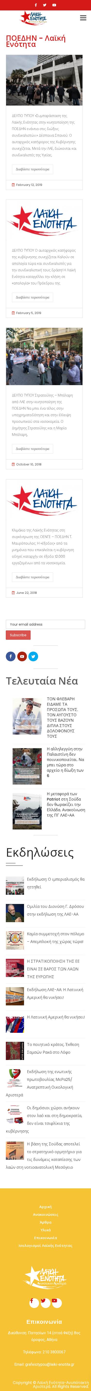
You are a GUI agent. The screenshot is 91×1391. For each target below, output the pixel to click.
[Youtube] (54, 5)
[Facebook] (36, 5)
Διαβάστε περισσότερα (32, 169)
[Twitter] (44, 5)
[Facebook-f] (34, 1303)
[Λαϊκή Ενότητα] (34, 17)
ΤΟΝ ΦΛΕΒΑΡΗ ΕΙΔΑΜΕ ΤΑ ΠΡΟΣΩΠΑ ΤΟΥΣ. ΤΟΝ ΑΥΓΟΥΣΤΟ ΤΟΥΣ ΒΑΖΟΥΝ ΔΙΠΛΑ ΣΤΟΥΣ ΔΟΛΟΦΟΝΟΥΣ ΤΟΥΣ (62, 717)
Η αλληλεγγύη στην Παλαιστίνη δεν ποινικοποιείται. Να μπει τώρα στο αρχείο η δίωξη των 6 (65, 762)
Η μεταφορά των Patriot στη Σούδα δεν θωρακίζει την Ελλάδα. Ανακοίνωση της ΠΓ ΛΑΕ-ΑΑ (66, 804)
